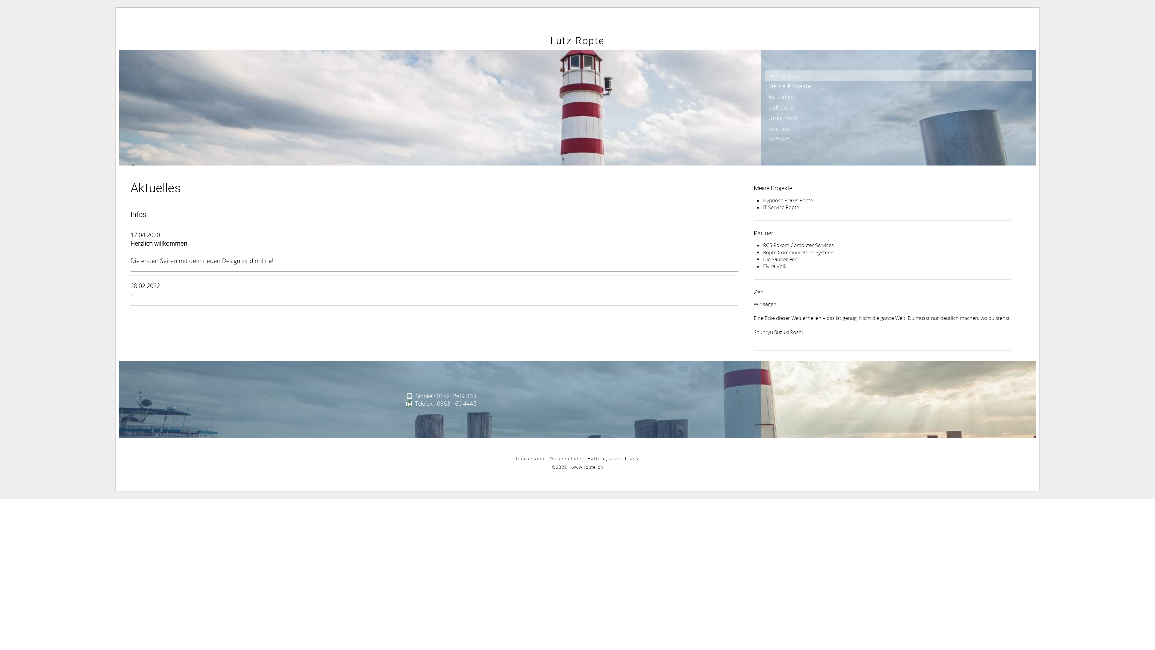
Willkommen (785, 75)
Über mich (783, 118)
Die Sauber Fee (780, 259)
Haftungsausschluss (613, 458)
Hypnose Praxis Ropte (788, 200)
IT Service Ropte (781, 207)
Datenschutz (566, 458)
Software (780, 107)
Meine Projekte (789, 86)
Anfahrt (779, 139)
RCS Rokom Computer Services (798, 245)
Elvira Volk (774, 266)
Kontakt (779, 128)
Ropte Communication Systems (799, 252)
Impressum (530, 458)
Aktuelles (781, 97)
